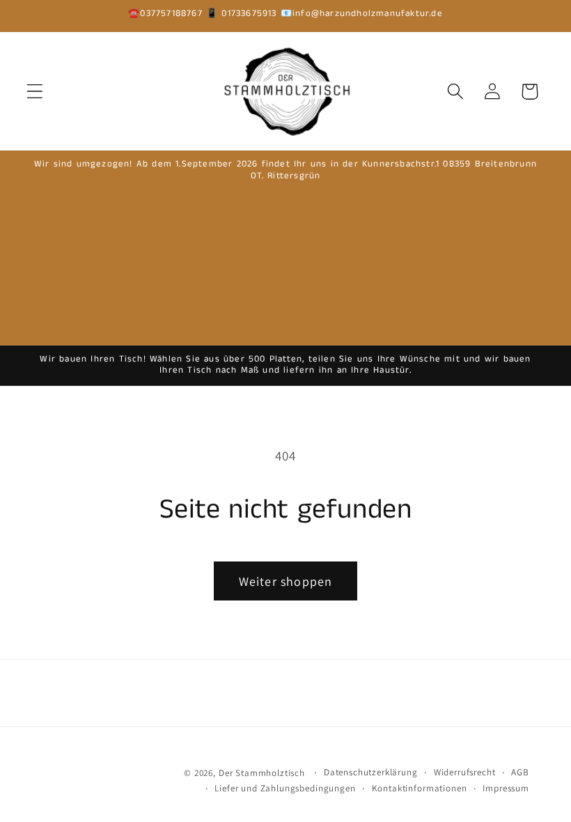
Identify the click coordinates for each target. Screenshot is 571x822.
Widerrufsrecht (465, 772)
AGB (520, 772)
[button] (35, 91)
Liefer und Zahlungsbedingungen (284, 788)
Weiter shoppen (286, 581)
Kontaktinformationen (419, 788)
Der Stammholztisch (262, 773)
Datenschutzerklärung (371, 772)
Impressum (506, 788)
